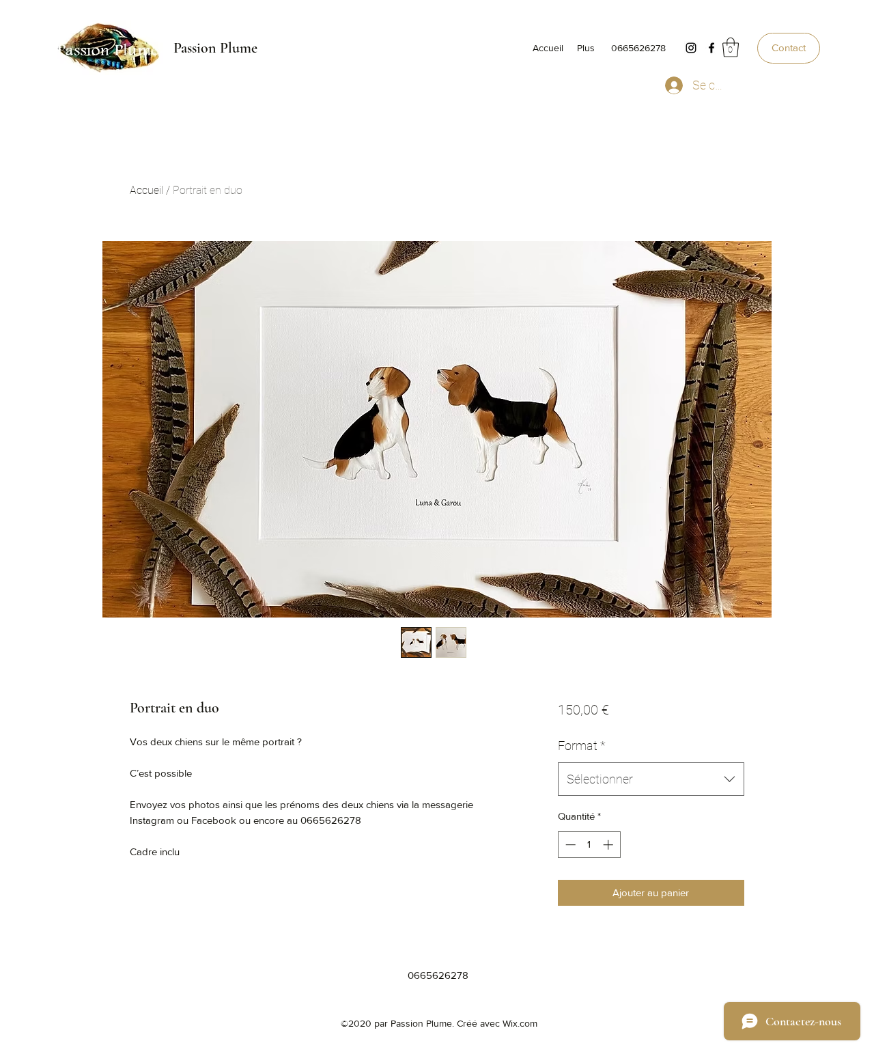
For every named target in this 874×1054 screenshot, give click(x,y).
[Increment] (609, 844)
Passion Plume (215, 48)
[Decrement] (569, 844)
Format (582, 745)
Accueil (146, 190)
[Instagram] (691, 48)
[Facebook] (711, 48)
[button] (730, 47)
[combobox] (651, 779)
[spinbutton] (589, 844)
